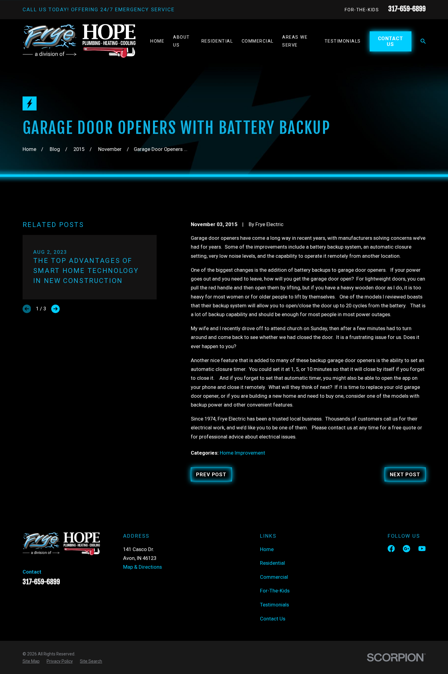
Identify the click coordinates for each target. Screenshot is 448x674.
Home (267, 549)
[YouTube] (421, 548)
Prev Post (211, 474)
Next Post (405, 474)
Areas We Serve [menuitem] (295, 41)
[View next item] (55, 309)
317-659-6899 (407, 9)
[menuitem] (31, 661)
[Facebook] (391, 548)
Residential (272, 563)
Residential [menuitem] (217, 41)
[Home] (79, 41)
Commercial (274, 577)
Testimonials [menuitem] (343, 41)
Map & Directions (142, 567)
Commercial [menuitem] (258, 41)
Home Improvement (242, 453)
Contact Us (390, 41)
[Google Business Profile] (406, 548)
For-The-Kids (362, 9)
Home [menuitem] (157, 41)
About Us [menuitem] (181, 41)
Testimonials (274, 605)
